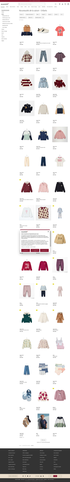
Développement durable (57, 466)
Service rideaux (42, 457)
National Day (24, 471)
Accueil (20, 445)
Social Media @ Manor (26, 464)
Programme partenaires (11, 464)
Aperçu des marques (51, 479)
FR (55, 4)
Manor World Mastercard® (27, 457)
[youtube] (28, 476)
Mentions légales (17, 479)
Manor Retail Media (11, 466)
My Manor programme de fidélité (28, 455)
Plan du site (23, 479)
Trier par (21, 14)
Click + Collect (10, 457)
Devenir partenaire (42, 459)
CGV (26, 479)
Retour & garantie (11, 455)
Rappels (41, 464)
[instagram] (23, 476)
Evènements (55, 459)
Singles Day (24, 466)
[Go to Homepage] (5, 4)
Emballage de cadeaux (43, 455)
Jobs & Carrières (56, 455)
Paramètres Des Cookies (39, 479)
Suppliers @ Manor (11, 462)
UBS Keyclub (24, 462)
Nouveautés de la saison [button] (26, 445)
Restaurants (55, 464)
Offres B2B (41, 462)
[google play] (43, 476)
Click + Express (10, 459)
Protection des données (31, 479)
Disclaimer (45, 479)
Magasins (55, 457)
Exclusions (41, 466)
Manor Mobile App (25, 459)
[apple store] (41, 476)
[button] (3, 7)
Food (54, 462)
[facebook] (25, 476)
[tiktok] (30, 476)
